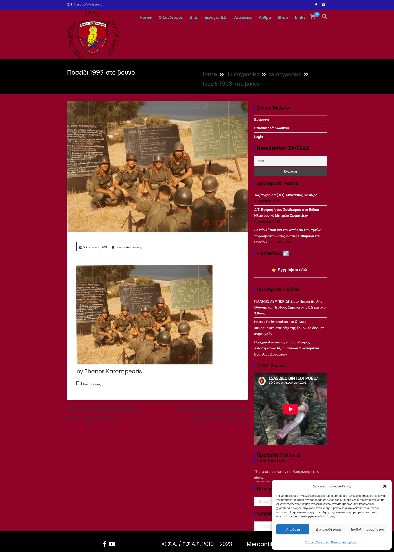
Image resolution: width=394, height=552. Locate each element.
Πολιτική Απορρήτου (344, 542)
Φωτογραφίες (92, 384)
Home (146, 17)
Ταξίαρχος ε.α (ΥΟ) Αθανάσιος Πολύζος (285, 195)
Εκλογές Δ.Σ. (216, 17)
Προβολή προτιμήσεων (367, 529)
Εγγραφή (261, 119)
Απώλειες (243, 17)
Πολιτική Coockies (317, 542)
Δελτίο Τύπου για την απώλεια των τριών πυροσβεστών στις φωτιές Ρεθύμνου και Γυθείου (287, 236)
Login (258, 136)
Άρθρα (265, 17)
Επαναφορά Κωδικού (271, 128)
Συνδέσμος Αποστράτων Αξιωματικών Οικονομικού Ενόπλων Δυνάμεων (286, 348)
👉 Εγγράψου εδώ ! (291, 269)
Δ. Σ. (194, 17)
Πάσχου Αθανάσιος (269, 342)
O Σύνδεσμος (170, 17)
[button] (385, 486)
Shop (283, 17)
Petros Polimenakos (271, 321)
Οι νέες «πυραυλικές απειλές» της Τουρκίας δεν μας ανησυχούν (289, 327)
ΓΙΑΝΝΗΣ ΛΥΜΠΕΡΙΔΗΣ (273, 301)
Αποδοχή (293, 529)
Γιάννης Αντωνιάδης (128, 247)
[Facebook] (316, 4)
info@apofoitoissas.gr (87, 4)
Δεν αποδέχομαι (328, 529)
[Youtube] (323, 4)
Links (300, 17)
